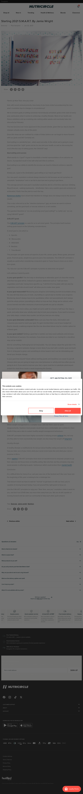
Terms (66, 416)
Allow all (68, 411)
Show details (72, 404)
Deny (41, 411)
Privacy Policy (58, 416)
